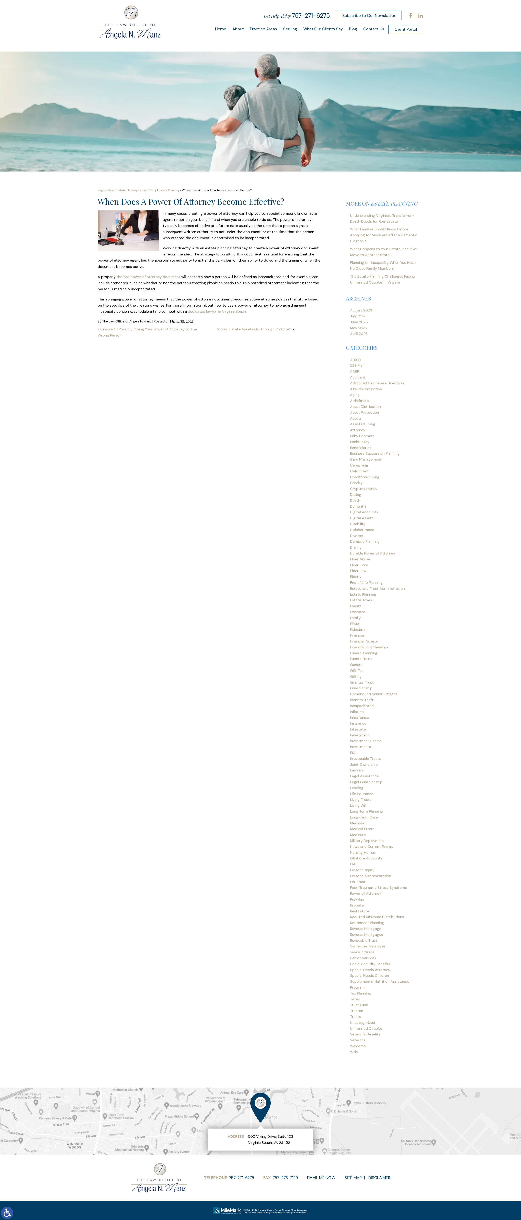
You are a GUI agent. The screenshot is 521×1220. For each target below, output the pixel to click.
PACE (354, 864)
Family (355, 617)
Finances (357, 635)
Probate (357, 905)
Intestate (358, 729)
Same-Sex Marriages (367, 946)
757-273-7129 (285, 1177)
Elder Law (358, 570)
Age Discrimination (366, 389)
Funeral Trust (361, 658)
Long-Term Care (364, 817)
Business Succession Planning (375, 453)
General (356, 664)
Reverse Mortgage (365, 928)
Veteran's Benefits (365, 1034)
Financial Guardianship (369, 647)
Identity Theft (361, 699)
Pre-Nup (357, 899)
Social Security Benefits (370, 963)
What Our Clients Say (323, 29)
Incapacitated (362, 705)
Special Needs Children (369, 975)
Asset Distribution (365, 406)
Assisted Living (362, 424)
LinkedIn (420, 16)
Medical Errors (362, 828)
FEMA (354, 623)
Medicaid (357, 823)
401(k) (355, 359)
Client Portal (406, 29)
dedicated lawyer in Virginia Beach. (217, 311)
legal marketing (274, 1212)
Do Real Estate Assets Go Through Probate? (253, 329)
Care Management (366, 459)
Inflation (357, 711)
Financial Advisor (364, 641)
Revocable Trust (363, 940)
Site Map (353, 1177)
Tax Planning (360, 993)
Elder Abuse (360, 559)
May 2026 (358, 328)
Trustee (356, 1010)
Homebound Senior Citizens (373, 694)
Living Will (358, 805)
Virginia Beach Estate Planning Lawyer (123, 190)
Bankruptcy (359, 441)
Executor (357, 611)
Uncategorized (362, 1022)
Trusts (355, 1016)
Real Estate (359, 911)
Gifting (356, 676)
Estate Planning (169, 190)
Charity (356, 482)
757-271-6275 (311, 16)
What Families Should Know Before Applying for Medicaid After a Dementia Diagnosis (383, 235)
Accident (357, 377)
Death (355, 500)
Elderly (355, 576)
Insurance (358, 723)
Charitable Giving (364, 477)
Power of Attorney (365, 893)
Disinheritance (362, 529)
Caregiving (359, 465)
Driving (356, 547)
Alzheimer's (359, 400)
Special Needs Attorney (370, 969)
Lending (356, 787)
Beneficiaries (360, 447)
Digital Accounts (364, 512)
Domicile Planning (365, 541)
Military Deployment (367, 840)
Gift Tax (356, 670)
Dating (355, 494)
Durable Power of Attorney (372, 553)
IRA (353, 752)
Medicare (358, 834)
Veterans (357, 1040)
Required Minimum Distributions (377, 916)
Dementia (358, 506)
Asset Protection (364, 412)
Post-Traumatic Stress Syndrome (378, 887)
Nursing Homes (363, 852)
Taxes (355, 999)
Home (220, 29)
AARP (354, 371)
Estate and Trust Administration (377, 588)
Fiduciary (357, 629)
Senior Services (363, 958)
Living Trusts (360, 799)
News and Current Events (371, 846)
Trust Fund (359, 1004)
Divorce (356, 535)
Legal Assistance (364, 776)
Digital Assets (361, 518)
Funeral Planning (363, 653)
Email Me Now (321, 1177)
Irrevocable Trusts (365, 758)
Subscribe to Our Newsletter (368, 15)
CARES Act (359, 471)
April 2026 (359, 333)
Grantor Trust (362, 682)
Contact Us (373, 29)
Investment (359, 735)
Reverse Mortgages (366, 934)
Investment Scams (366, 740)
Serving (290, 29)
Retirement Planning (367, 922)
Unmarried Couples (366, 1028)
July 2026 (358, 316)
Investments (360, 746)
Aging (355, 394)
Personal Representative (370, 875)
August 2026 (361, 310)
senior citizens (362, 952)
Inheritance (359, 717)
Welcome (358, 1046)
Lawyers (357, 770)
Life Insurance (361, 793)
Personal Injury (362, 870)
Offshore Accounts (366, 858)
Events (355, 606)
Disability (358, 523)
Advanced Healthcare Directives (377, 383)
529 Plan (357, 365)
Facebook (411, 16)
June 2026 (359, 322)
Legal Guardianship (366, 782)
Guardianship (361, 688)
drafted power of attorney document (148, 276)
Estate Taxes (361, 600)
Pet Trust (358, 881)
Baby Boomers (362, 435)
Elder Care (359, 565)
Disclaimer (379, 1177)
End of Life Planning (366, 582)
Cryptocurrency (363, 488)
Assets (356, 418)
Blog (353, 29)
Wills (354, 1051)
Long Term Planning (366, 811)
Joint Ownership (364, 764)
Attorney (357, 430)
